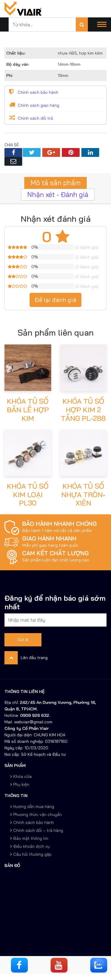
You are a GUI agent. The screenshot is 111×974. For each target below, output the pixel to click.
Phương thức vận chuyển (37, 814)
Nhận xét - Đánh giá (57, 194)
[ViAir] (23, 8)
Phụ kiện (21, 784)
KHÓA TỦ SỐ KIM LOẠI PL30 (28, 494)
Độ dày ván (17, 64)
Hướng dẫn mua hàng (33, 806)
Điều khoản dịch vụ (31, 846)
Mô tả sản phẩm (55, 182)
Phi (9, 75)
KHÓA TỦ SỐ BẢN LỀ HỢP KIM (28, 410)
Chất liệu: (15, 53)
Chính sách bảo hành (33, 822)
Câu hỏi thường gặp (32, 854)
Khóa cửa (22, 776)
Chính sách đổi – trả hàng (38, 830)
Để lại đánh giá (55, 299)
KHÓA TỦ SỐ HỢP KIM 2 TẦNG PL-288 (83, 410)
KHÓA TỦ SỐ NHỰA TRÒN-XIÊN (83, 494)
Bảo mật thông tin (30, 838)
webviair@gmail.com (32, 722)
